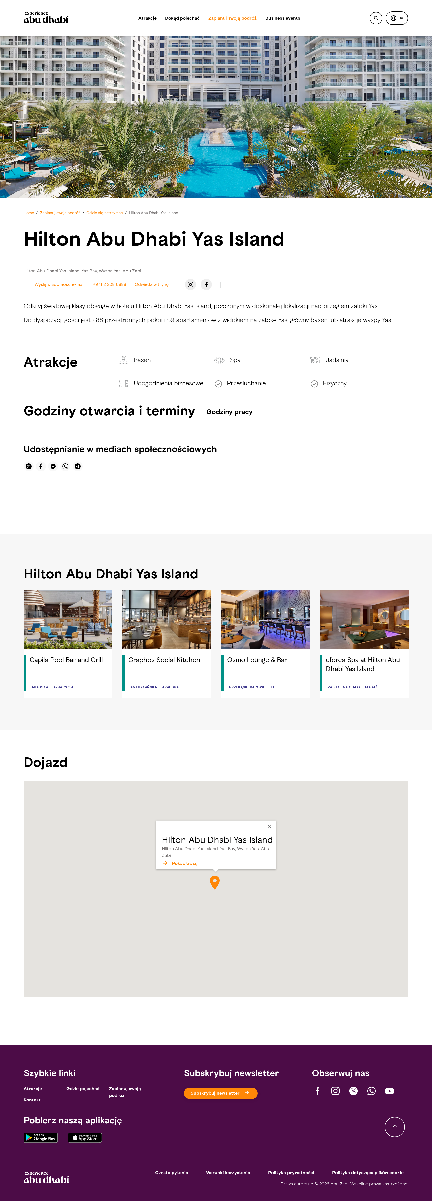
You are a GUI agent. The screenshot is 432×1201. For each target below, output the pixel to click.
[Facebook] (206, 284)
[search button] (376, 18)
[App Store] (85, 1138)
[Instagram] (190, 284)
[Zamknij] (270, 827)
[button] (397, 18)
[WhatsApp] (371, 1091)
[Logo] (46, 18)
